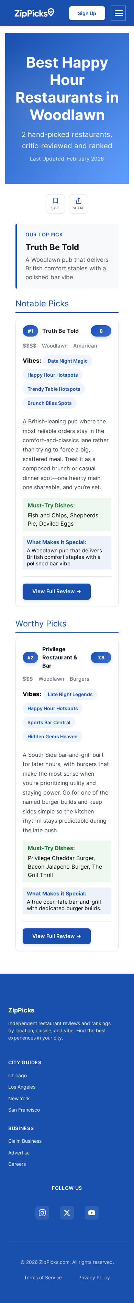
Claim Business (25, 1141)
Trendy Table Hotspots (53, 389)
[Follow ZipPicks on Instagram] (42, 1213)
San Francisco (24, 1110)
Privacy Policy (94, 1277)
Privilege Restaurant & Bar (59, 657)
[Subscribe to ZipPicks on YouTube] (92, 1213)
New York (19, 1098)
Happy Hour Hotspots (52, 375)
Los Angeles (21, 1087)
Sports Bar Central (48, 722)
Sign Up (87, 13)
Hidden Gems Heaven (52, 736)
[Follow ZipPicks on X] (67, 1213)
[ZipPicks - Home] (34, 13)
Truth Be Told (60, 330)
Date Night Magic (68, 361)
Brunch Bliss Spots (49, 403)
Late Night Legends (70, 694)
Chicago (17, 1075)
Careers (17, 1164)
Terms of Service (43, 1277)
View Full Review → (56, 591)
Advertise (19, 1152)
